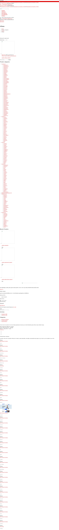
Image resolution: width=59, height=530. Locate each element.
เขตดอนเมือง (5, 71)
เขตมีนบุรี (5, 99)
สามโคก (4, 187)
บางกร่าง (5, 144)
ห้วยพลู (4, 138)
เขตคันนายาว (5, 68)
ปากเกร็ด (5, 157)
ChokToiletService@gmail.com (7, 4)
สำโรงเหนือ (5, 209)
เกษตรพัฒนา (5, 225)
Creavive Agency (5, 320)
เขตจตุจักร (5, 69)
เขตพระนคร (5, 96)
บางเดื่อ (4, 176)
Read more (3, 54)
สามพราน (5, 137)
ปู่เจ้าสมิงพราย (5, 205)
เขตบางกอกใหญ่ (6, 79)
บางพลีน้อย (5, 201)
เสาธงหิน (5, 160)
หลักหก (4, 190)
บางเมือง (5, 202)
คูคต (4, 168)
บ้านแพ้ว (4, 221)
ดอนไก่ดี (5, 216)
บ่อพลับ (4, 125)
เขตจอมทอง (5, 70)
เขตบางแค (5, 89)
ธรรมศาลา (5, 123)
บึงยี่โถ (4, 180)
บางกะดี (4, 171)
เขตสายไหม (5, 111)
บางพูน (4, 174)
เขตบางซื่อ (5, 83)
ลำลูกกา (4, 184)
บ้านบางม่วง (5, 155)
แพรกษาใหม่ (5, 211)
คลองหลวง (5, 166)
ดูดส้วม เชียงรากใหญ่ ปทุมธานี (7, 279)
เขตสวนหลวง (5, 107)
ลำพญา (4, 132)
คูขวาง (4, 167)
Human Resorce (4, 321)
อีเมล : (1, 4)
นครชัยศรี (5, 124)
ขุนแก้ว (4, 119)
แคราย (4, 227)
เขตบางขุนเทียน (6, 81)
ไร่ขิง (4, 141)
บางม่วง (4, 148)
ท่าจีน (4, 217)
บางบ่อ (4, 198)
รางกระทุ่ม (5, 131)
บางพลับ (5, 147)
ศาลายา (4, 133)
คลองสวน (5, 196)
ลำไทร (4, 186)
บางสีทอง (5, 151)
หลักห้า (4, 223)
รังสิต (4, 182)
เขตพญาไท (5, 94)
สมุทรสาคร (4, 212)
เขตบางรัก (5, 87)
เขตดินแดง (5, 72)
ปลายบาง (5, 156)
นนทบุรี (3, 142)
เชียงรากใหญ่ (5, 191)
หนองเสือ (5, 189)
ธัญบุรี (4, 170)
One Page (6, 341)
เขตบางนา (5, 84)
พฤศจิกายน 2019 (4, 314)
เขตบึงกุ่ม (5, 90)
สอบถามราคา (2, 20)
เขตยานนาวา (5, 100)
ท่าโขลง (3, 55)
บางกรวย (5, 143)
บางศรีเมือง (5, 150)
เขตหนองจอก (5, 112)
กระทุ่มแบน (5, 213)
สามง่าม (4, 136)
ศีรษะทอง (5, 134)
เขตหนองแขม (5, 113)
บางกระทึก (5, 126)
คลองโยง (5, 120)
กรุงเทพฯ (3, 64)
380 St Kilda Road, (3, 326)
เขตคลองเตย (5, 67)
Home (3, 28)
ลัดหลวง (5, 208)
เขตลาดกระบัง (5, 103)
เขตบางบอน (5, 85)
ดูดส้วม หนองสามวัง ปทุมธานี (7, 262)
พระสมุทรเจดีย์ (5, 207)
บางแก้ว (4, 203)
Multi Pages (2, 341)
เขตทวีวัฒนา (5, 75)
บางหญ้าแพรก (5, 220)
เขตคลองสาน (5, 65)
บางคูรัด (4, 145)
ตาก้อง (4, 122)
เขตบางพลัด (5, 86)
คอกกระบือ (5, 215)
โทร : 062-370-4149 (3, 3)
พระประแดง (5, 206)
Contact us (2, 329)
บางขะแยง (5, 172)
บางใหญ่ (5, 154)
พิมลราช (4, 158)
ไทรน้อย (4, 162)
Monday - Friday (3, 328)
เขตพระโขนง (5, 97)
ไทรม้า (4, 163)
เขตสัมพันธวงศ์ (6, 109)
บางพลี (4, 200)
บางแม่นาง (5, 153)
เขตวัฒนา (5, 106)
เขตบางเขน (5, 88)
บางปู (4, 199)
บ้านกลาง (5, 178)
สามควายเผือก (5, 135)
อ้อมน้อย (5, 224)
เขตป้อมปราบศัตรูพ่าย (7, 93)
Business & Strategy (5, 319)
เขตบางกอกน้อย (6, 78)
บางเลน (4, 129)
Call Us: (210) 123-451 (3, 327)
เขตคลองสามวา (6, 66)
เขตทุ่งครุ (5, 76)
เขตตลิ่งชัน (5, 74)
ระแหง (4, 181)
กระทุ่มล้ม (5, 117)
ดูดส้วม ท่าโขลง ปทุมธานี (6, 57)
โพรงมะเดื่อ (5, 140)
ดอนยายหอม (5, 121)
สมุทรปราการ (4, 194)
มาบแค (4, 130)
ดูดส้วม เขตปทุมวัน (5, 245)
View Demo (2, 365)
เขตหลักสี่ (5, 114)
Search (9, 59)
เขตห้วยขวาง (5, 115)
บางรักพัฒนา (5, 149)
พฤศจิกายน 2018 (4, 315)
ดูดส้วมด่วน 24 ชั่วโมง (3, 5)
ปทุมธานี (3, 30)
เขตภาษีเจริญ (5, 98)
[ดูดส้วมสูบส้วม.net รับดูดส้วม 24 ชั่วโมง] (6, 2)
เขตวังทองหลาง (6, 105)
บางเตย (4, 177)
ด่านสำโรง (5, 197)
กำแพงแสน (5, 118)
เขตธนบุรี (5, 77)
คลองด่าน (5, 195)
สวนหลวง (5, 222)
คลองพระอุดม (5, 165)
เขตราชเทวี (5, 101)
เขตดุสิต (4, 73)
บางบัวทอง (5, 146)
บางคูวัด (4, 173)
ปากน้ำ (4, 204)
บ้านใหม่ (4, 179)
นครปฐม (3, 116)
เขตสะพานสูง (5, 108)
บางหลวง (5, 127)
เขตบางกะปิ (5, 80)
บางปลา (4, 219)
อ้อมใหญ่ (5, 139)
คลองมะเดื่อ (5, 214)
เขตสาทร (5, 110)
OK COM (14, 307)
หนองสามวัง (5, 188)
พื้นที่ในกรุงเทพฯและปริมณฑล (11, 55)
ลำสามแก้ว (5, 185)
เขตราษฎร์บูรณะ (6, 102)
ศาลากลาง (5, 159)
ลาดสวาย (5, 183)
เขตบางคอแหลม (6, 82)
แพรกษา (5, 210)
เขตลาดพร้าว (5, 104)
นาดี (4, 218)
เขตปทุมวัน (5, 91)
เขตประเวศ (5, 92)
